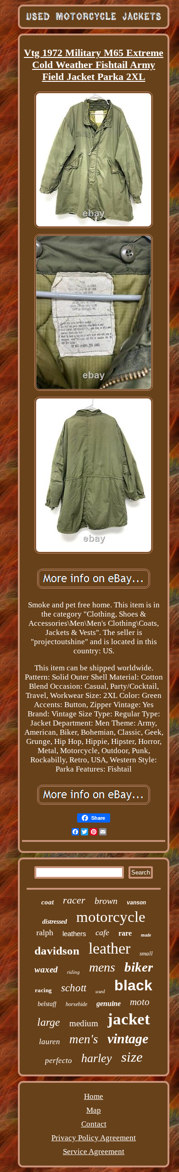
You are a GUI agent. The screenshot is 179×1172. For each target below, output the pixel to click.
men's (83, 1039)
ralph (44, 932)
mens (102, 967)
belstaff (47, 1003)
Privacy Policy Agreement (93, 1137)
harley (96, 1058)
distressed (54, 921)
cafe (102, 932)
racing (43, 990)
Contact (93, 1124)
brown (106, 901)
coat (47, 902)
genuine (108, 1003)
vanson (136, 903)
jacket (128, 1019)
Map (93, 1110)
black (133, 985)
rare (125, 933)
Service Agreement (93, 1151)
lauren (49, 1041)
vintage (127, 1038)
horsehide (76, 1004)
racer (74, 900)
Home (93, 1096)
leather (109, 948)
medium (83, 1023)
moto (140, 1001)
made (146, 935)
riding (73, 972)
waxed (46, 969)
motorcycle (110, 917)
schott (73, 988)
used (100, 991)
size (132, 1057)
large (48, 1022)
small (146, 953)
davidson (56, 950)
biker (138, 967)
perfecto (58, 1060)
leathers (74, 934)
